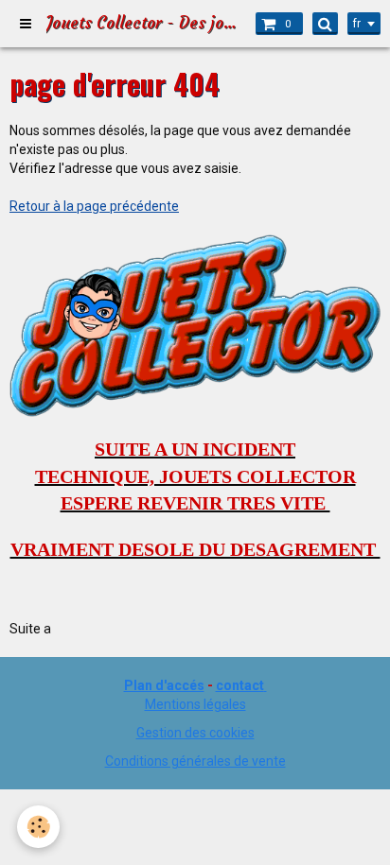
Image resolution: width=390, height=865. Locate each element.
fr (357, 23)
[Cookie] (38, 826)
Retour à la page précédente (94, 206)
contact (240, 685)
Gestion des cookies (195, 732)
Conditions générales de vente (195, 761)
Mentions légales (195, 704)
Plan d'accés (164, 685)
